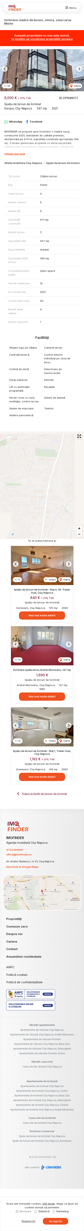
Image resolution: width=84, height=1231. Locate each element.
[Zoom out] (79, 534)
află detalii (48, 1203)
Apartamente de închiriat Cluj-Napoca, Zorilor (42, 1090)
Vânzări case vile (42, 1061)
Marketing (62, 1211)
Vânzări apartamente (42, 1024)
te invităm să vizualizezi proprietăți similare (42, 39)
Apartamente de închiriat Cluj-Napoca (42, 1086)
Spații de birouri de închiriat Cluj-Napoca (42, 1136)
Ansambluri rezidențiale (23, 956)
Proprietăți (14, 919)
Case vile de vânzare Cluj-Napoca (42, 1066)
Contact (12, 949)
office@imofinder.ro (18, 854)
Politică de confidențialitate (24, 982)
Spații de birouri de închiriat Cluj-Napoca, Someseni (42, 1140)
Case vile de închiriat (42, 1117)
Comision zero (17, 926)
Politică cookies (17, 975)
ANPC (10, 967)
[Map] (42, 485)
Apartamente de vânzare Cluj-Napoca (42, 1029)
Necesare (25, 1211)
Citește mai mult (14, 153)
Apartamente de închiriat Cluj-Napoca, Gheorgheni (42, 1100)
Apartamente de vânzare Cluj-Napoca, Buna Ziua (42, 1043)
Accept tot (55, 1221)
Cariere (11, 941)
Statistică (43, 1211)
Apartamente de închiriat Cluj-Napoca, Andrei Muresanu (42, 1109)
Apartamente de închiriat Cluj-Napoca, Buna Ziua (42, 1095)
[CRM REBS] (50, 1167)
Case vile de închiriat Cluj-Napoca (42, 1122)
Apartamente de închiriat (42, 1081)
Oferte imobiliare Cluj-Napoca (23, 163)
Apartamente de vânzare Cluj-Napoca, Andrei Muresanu (42, 1034)
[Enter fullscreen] (79, 436)
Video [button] (52, 579)
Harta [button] (77, 85)
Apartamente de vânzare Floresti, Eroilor (42, 1053)
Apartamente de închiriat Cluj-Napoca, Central (42, 1104)
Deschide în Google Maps (22, 866)
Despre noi (14, 934)
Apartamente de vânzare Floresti (42, 1039)
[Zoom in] (79, 528)
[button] (5, 69)
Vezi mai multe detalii (42, 615)
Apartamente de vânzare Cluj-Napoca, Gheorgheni (42, 1048)
